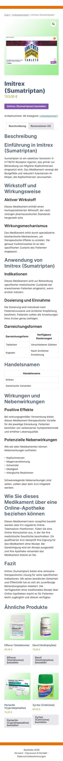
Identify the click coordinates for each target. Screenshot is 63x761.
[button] (53, 24)
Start (7, 14)
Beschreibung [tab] (17, 126)
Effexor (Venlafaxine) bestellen (15, 660)
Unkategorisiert (20, 14)
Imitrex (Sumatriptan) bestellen (26, 106)
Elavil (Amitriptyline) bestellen (44, 660)
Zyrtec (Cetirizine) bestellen (42, 720)
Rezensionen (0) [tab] (41, 126)
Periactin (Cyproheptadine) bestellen (18, 723)
